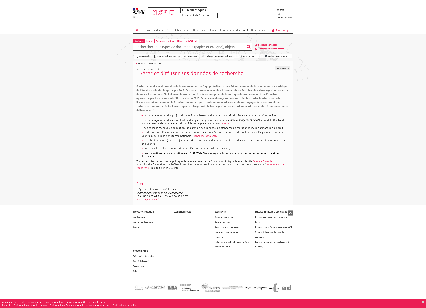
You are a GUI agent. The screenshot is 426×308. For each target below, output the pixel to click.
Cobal (135, 271)
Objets (180, 41)
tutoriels (136, 227)
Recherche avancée (267, 45)
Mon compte (283, 30)
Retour (141, 63)
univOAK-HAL (191, 41)
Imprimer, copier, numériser (227, 232)
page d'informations (54, 305)
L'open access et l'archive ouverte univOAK (273, 227)
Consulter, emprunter (224, 217)
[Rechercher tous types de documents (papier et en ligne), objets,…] (248, 47)
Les (194, 10)
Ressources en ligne (165, 41)
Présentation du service (143, 256)
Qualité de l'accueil (141, 261)
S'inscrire (219, 237)
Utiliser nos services (145, 69)
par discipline (139, 217)
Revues (149, 41)
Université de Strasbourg (197, 15)
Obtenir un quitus (222, 247)
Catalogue (139, 41)
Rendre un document (224, 222)
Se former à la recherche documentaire (232, 242)
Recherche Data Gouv (205, 136)
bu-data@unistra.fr (148, 199)
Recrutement (138, 266)
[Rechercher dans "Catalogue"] (189, 47)
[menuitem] (285, 10)
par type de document (143, 222)
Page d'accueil (155, 63)
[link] (148, 199)
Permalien (282, 68)
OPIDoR (224, 123)
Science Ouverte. (263, 161)
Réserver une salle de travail (227, 227)
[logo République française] (138, 12)
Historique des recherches (271, 48)
